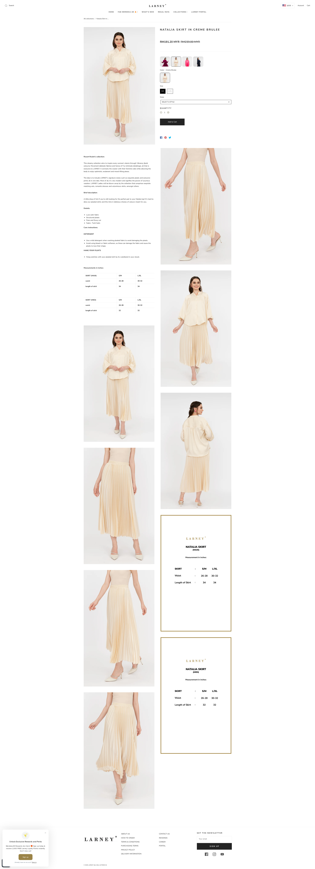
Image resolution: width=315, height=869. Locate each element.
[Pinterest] (165, 137)
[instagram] (214, 854)
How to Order (128, 838)
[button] (91, 86)
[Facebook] (161, 137)
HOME (111, 12)
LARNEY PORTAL (198, 12)
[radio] (165, 62)
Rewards (163, 838)
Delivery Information (131, 854)
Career (162, 842)
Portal (162, 846)
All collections (89, 19)
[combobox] (196, 102)
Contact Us (164, 834)
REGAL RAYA (164, 12)
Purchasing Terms (129, 846)
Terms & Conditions (130, 842)
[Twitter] (170, 137)
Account (301, 5)
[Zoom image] (119, 86)
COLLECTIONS (179, 12)
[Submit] (22, 5)
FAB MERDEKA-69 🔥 (127, 12)
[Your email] (214, 839)
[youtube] (222, 854)
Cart (308, 5)
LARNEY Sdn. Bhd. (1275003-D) (97, 865)
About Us (125, 834)
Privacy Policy (128, 850)
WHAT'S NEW (148, 12)
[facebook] (206, 854)
